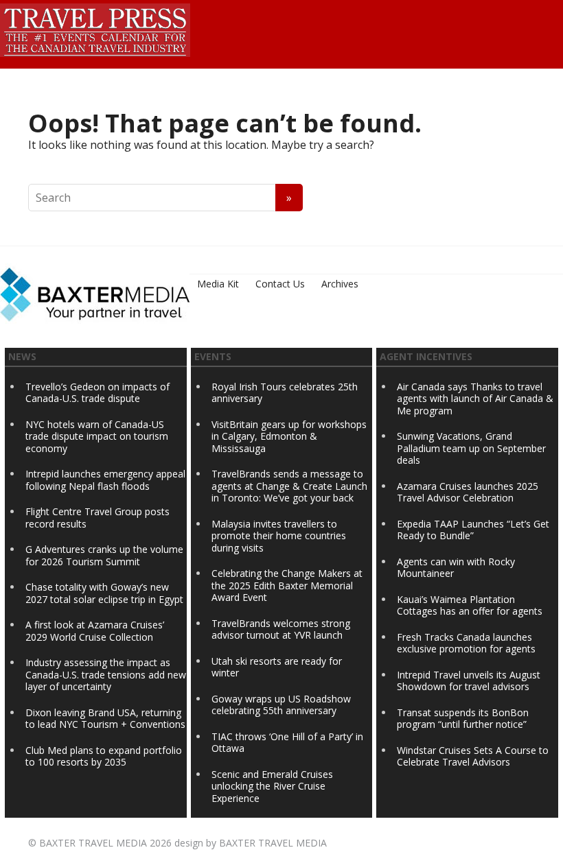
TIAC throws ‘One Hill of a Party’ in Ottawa (287, 742)
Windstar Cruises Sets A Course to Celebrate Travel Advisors (473, 756)
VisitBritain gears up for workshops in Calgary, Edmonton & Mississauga (289, 436)
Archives (339, 283)
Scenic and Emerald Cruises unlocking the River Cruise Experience (272, 786)
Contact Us (280, 283)
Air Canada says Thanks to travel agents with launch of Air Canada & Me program (475, 398)
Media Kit (218, 283)
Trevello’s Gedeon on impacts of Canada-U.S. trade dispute (97, 392)
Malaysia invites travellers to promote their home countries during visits (278, 535)
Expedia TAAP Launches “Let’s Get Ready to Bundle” (473, 530)
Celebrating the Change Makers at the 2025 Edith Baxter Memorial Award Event (287, 585)
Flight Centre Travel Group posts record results (97, 517)
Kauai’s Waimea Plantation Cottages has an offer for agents (469, 605)
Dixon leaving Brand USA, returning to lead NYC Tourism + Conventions (105, 718)
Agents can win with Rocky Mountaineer (456, 567)
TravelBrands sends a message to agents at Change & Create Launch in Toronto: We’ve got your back (289, 485)
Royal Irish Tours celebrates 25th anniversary (284, 392)
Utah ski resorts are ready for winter (276, 667)
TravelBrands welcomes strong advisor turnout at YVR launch (280, 629)
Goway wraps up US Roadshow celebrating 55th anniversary (281, 705)
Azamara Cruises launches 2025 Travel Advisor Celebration (467, 492)
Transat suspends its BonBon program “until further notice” (463, 718)
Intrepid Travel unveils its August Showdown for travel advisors (468, 681)
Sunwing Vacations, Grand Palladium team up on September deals (471, 447)
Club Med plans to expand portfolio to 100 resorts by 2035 (103, 756)
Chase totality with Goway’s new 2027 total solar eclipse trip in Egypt (104, 593)
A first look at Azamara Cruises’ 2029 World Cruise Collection (94, 630)
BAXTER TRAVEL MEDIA (93, 842)
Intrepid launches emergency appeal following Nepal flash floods (105, 480)
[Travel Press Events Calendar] (95, 28)
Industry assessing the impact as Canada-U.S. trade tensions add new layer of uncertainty (105, 674)
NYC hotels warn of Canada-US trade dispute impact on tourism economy (96, 436)
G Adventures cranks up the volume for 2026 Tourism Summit (104, 555)
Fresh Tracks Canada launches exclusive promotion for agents (466, 643)
